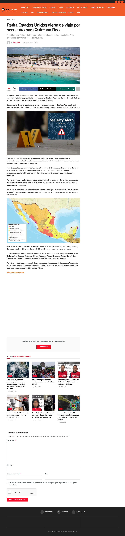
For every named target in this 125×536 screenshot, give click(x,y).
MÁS (78, 12)
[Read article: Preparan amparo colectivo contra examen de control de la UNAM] (43, 370)
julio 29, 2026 (12, 420)
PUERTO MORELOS (97, 7)
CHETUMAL (70, 7)
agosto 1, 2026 (12, 391)
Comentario (11, 440)
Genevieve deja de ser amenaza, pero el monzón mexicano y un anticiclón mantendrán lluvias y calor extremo (16, 384)
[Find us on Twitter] (119, 1)
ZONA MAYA (111, 7)
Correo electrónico (14, 474)
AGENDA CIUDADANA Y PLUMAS (62, 12)
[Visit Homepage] (9, 10)
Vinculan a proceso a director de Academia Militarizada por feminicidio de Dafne (68, 382)
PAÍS (32, 12)
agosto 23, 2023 (28, 42)
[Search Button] (123, 9)
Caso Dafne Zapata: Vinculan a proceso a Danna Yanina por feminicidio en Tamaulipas (43, 415)
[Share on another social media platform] (78, 89)
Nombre (10, 465)
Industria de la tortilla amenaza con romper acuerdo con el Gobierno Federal (17, 415)
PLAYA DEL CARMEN (39, 7)
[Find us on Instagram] (122, 1)
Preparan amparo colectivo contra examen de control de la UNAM (43, 382)
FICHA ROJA (25, 7)
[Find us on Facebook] (116, 1)
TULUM (60, 7)
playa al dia (16, 42)
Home (8, 19)
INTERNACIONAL (42, 12)
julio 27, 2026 (62, 422)
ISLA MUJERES (82, 7)
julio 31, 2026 (37, 387)
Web (46, 474)
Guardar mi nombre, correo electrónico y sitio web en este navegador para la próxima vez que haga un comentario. (43, 484)
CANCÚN (52, 7)
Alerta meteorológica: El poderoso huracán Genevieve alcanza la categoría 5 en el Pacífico (68, 416)
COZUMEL (24, 12)
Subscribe (44, 347)
